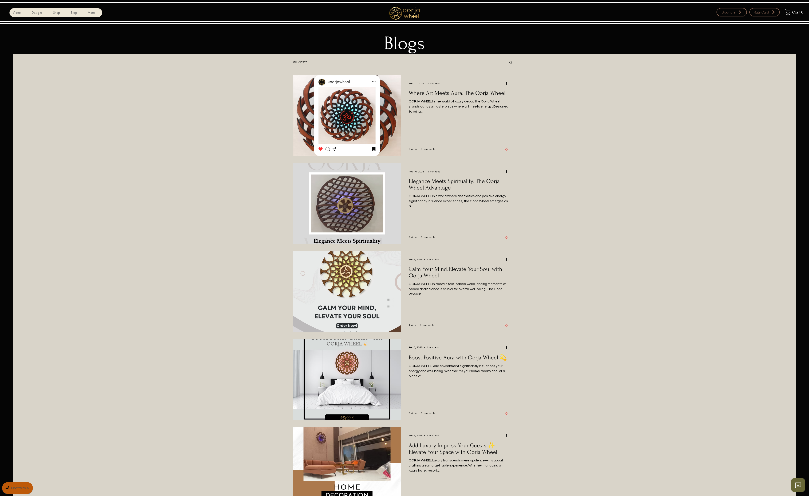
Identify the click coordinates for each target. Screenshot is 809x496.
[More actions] (507, 83)
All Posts (300, 62)
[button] (795, 12)
